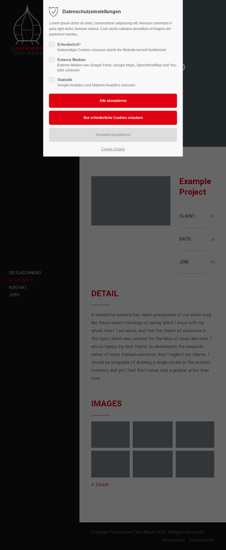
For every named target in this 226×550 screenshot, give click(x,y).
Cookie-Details (113, 149)
